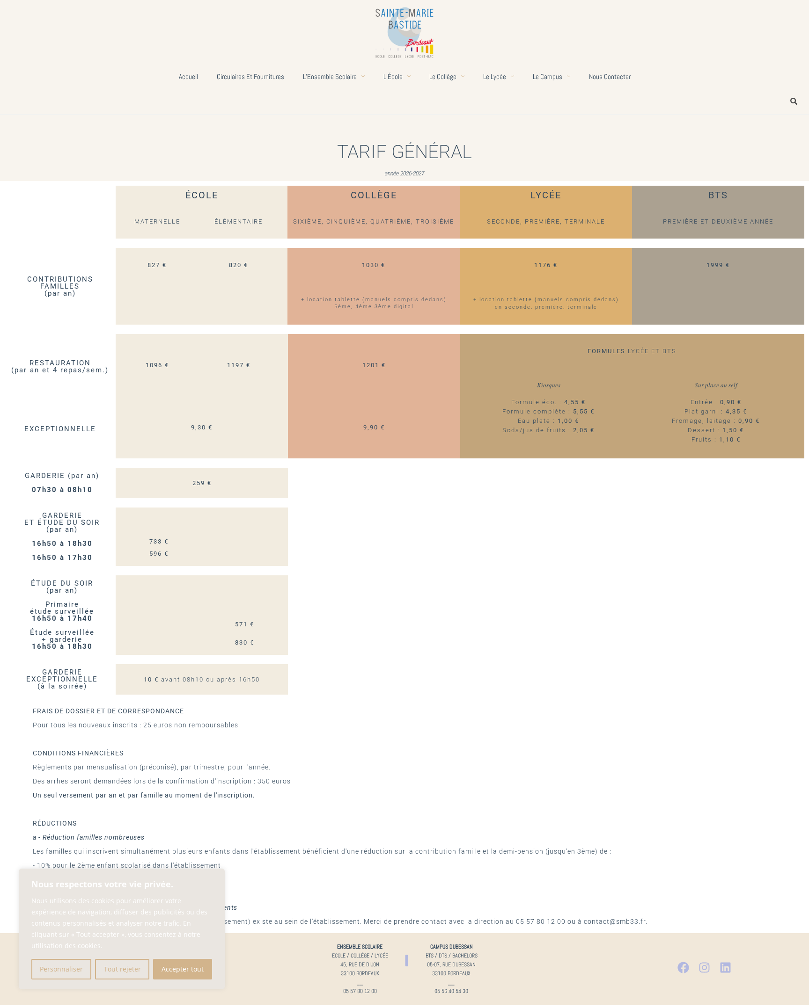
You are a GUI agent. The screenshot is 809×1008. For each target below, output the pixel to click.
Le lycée (494, 76)
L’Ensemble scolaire (330, 76)
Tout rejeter (122, 968)
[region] (122, 929)
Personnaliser (61, 968)
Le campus (547, 76)
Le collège (442, 76)
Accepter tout (183, 968)
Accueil (188, 76)
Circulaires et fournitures (250, 76)
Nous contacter (610, 76)
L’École (393, 76)
